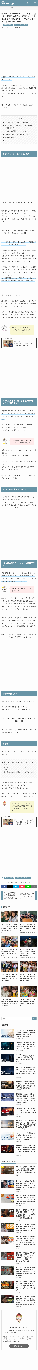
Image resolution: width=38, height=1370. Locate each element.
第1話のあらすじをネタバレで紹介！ (17, 122)
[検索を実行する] (34, 1018)
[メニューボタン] (35, 3)
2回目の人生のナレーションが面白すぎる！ (20, 134)
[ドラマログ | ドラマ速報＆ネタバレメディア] (7, 3)
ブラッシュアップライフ (21, 24)
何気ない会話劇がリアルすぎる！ (16, 131)
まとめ (7, 140)
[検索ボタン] (28, 3)
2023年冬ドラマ (8, 24)
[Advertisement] (19, 53)
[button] (4, 886)
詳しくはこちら (19, 1346)
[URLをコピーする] (34, 886)
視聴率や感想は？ (11, 137)
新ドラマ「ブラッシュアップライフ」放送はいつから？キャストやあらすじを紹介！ (24, 343)
